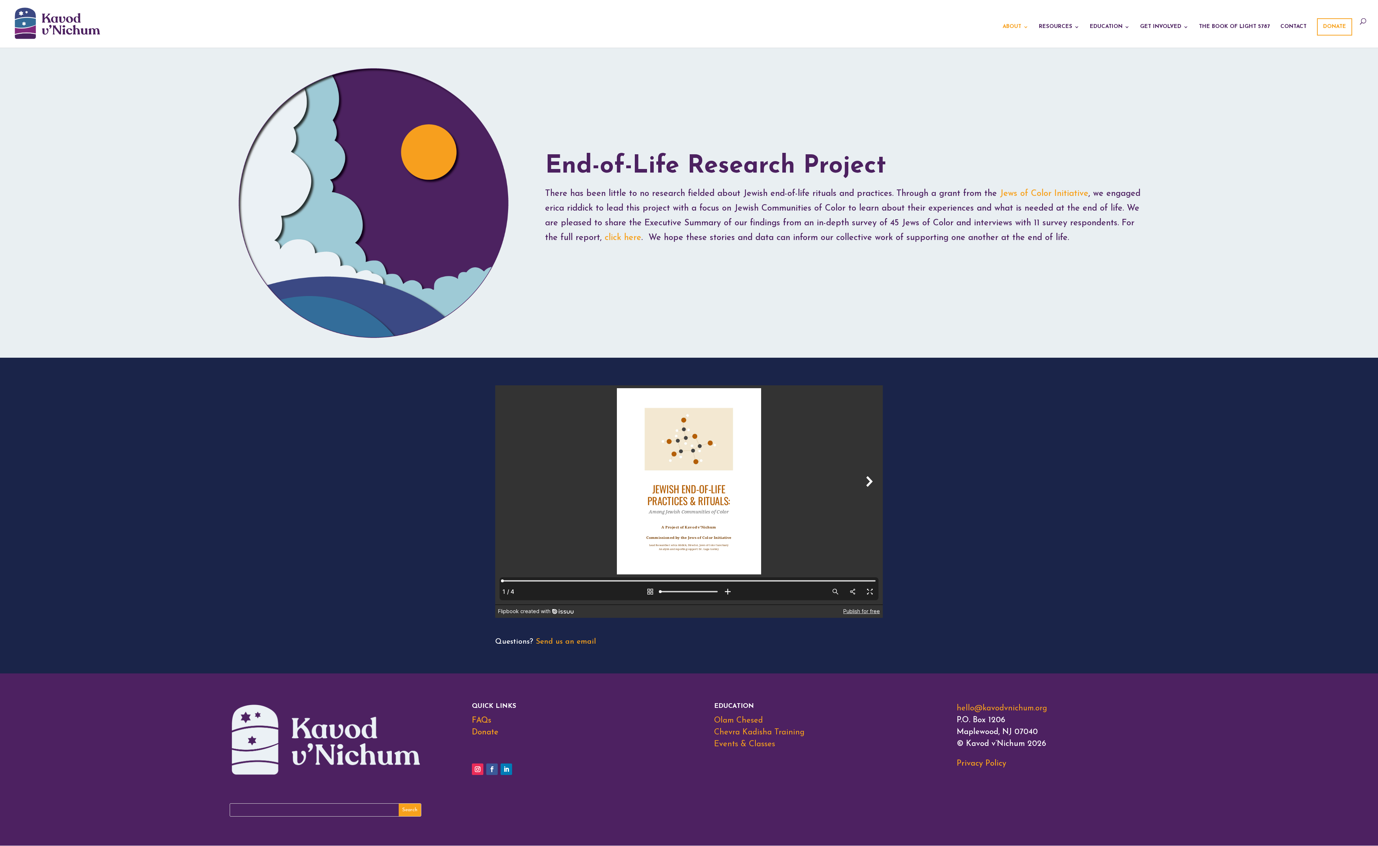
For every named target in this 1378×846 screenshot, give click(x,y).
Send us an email (566, 641)
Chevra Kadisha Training (759, 732)
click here (623, 238)
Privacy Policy (981, 764)
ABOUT (1012, 26)
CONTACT (1293, 26)
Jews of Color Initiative (1044, 193)
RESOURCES (1055, 26)
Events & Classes (744, 744)
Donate (485, 732)
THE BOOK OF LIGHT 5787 (1234, 26)
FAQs (481, 720)
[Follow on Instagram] (477, 769)
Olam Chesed (738, 720)
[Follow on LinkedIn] (506, 769)
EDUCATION (1106, 26)
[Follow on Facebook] (492, 769)
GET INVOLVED (1160, 26)
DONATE (1334, 26)
